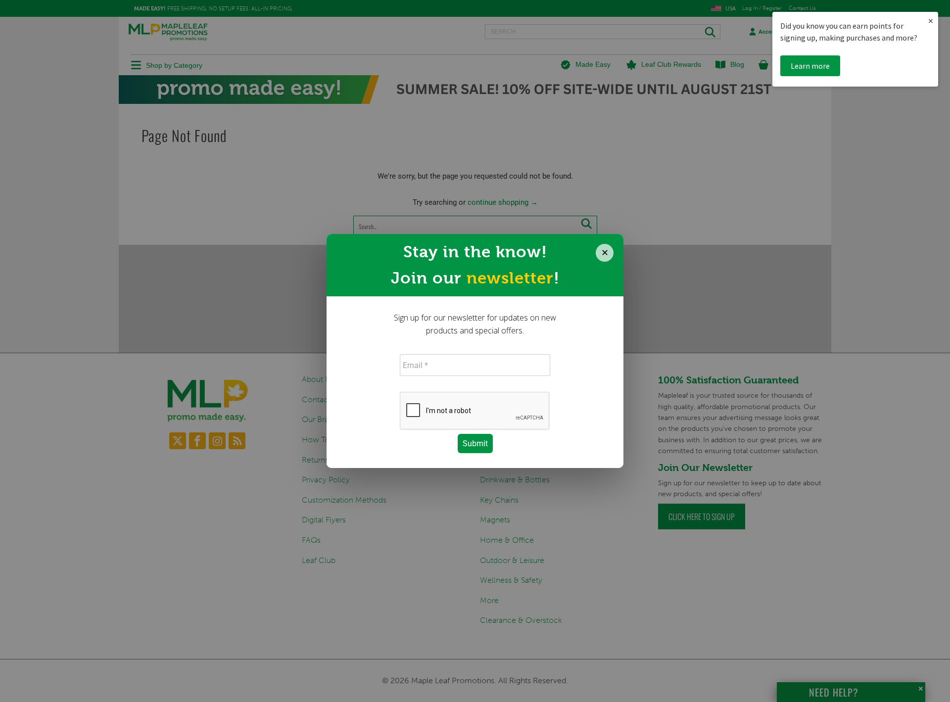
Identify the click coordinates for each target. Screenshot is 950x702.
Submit (475, 443)
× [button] (930, 20)
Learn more (810, 66)
